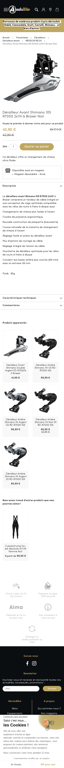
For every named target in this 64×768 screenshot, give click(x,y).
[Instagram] (34, 663)
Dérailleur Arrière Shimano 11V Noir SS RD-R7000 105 (45, 422)
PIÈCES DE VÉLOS (34, 41)
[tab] (32, 186)
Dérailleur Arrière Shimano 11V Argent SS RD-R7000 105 (15, 477)
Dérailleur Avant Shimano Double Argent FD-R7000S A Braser (15, 369)
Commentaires (11, 305)
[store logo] (19, 9)
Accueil (6, 38)
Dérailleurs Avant (11, 41)
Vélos (15, 708)
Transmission (22, 38)
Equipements (14, 713)
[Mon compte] (43, 9)
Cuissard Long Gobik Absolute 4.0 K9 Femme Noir (15, 549)
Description (9, 186)
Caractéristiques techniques (19, 298)
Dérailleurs (39, 38)
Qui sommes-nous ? (49, 708)
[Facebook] (27, 663)
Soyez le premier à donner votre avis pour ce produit (33, 123)
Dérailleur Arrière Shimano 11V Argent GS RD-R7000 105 (15, 422)
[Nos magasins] (50, 9)
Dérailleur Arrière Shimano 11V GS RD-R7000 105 (45, 368)
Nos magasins (49, 713)
